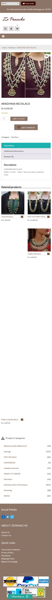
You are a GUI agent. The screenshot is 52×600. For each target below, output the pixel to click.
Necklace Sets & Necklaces (16, 484)
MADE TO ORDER (12, 473)
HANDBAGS (9, 462)
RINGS (7, 496)
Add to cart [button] (22, 216)
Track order (29, 3)
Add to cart (19, 119)
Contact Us (6, 535)
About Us (5, 532)
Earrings (7, 451)
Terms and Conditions (10, 549)
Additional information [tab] (14, 151)
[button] (46, 56)
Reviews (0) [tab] (9, 157)
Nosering (8, 490)
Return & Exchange (9, 561)
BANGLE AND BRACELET (15, 446)
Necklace (12, 47)
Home (4, 47)
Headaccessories (11, 468)
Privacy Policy (7, 552)
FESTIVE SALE (10, 457)
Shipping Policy (8, 558)
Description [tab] (9, 145)
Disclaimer (6, 555)
